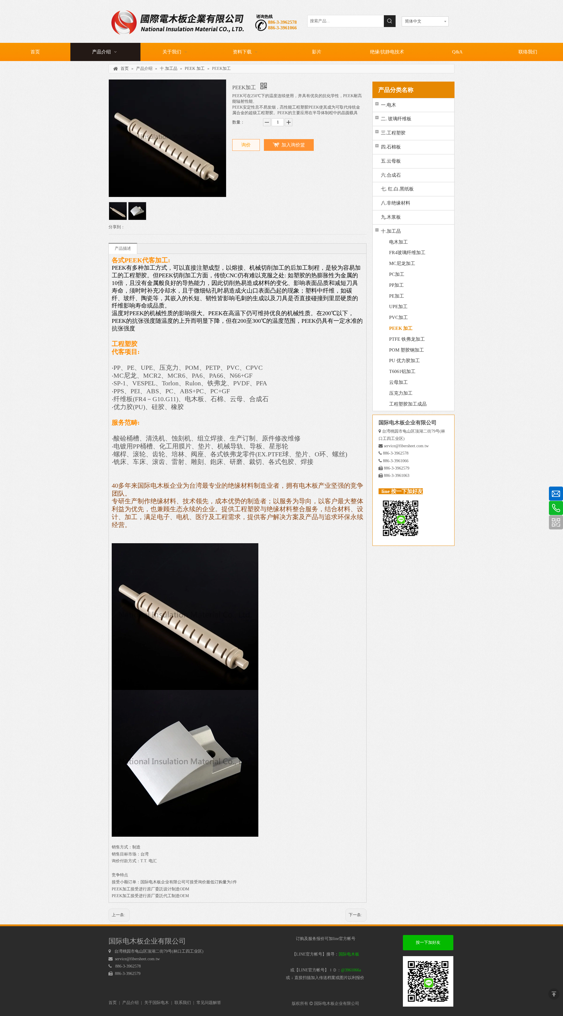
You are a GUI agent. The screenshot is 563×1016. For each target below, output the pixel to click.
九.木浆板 (391, 217)
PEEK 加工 (401, 328)
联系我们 (182, 1002)
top (553, 994)
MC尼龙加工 (402, 263)
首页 (112, 1002)
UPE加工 (398, 306)
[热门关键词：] (390, 21)
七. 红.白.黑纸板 (397, 188)
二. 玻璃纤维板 (396, 118)
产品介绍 (130, 1002)
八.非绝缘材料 (395, 202)
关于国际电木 (156, 1002)
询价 (246, 144)
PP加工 (396, 285)
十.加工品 (391, 231)
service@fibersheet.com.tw (406, 446)
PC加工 (396, 274)
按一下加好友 (428, 942)
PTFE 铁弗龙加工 (407, 339)
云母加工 (398, 382)
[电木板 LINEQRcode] (428, 981)
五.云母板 (391, 160)
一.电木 (388, 104)
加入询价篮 (293, 144)
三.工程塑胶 (393, 132)
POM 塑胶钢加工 (406, 349)
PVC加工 (398, 317)
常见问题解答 (208, 1002)
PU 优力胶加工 (404, 360)
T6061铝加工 (402, 371)
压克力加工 (401, 393)
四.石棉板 (391, 146)
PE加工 (396, 295)
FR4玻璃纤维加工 (407, 252)
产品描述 (123, 248)
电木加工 (398, 241)
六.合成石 (391, 175)
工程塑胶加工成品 (408, 403)
